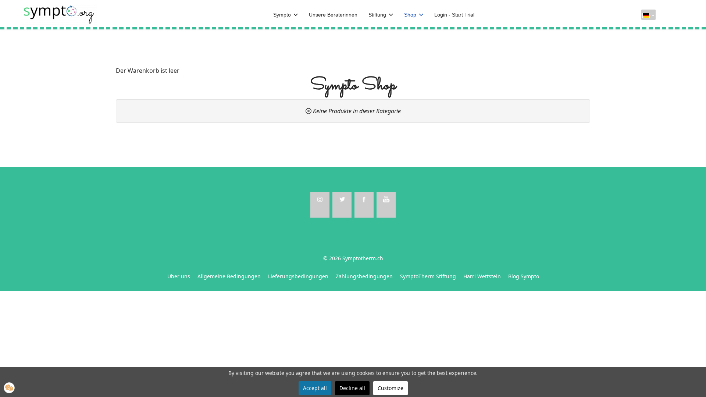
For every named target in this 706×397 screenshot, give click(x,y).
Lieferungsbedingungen (298, 276)
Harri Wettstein (482, 276)
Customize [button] (390, 388)
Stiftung (377, 15)
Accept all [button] (315, 388)
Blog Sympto (523, 276)
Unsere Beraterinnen (333, 15)
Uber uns (178, 276)
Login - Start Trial (454, 15)
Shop (410, 15)
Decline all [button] (352, 388)
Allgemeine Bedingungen (229, 276)
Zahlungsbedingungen (364, 276)
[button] (9, 387)
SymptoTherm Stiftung (428, 276)
